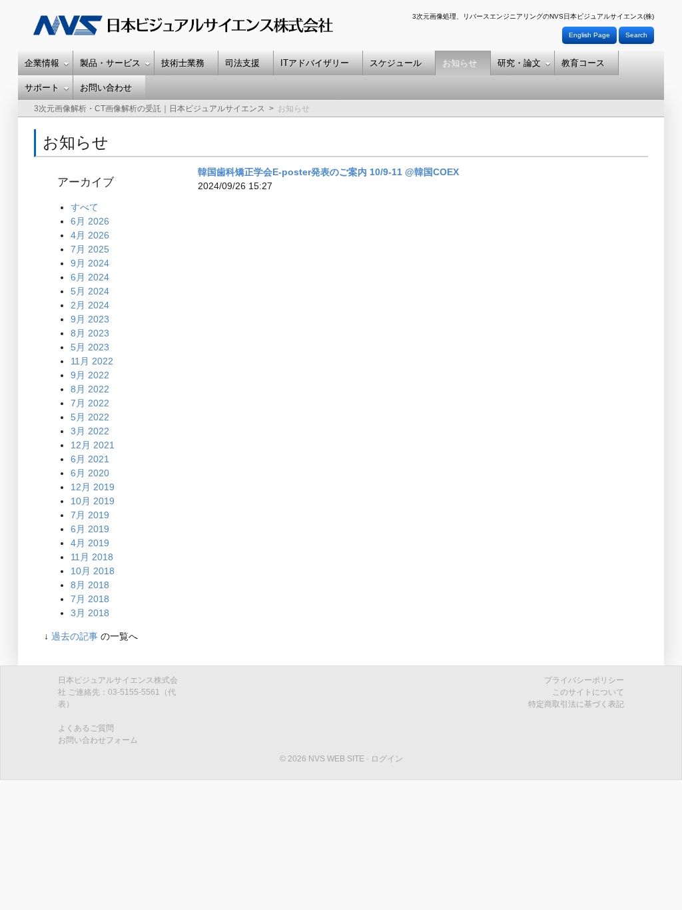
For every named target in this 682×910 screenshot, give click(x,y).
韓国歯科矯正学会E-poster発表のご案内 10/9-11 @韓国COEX (328, 172)
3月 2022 (90, 431)
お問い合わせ (106, 88)
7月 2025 (90, 249)
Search (636, 35)
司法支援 (242, 63)
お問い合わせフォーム (98, 740)
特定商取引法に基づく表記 (576, 704)
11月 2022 (92, 361)
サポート (42, 88)
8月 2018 (90, 585)
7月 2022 (90, 403)
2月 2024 (90, 305)
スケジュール (396, 63)
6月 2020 (90, 473)
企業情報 (42, 63)
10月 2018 (93, 571)
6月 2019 (90, 529)
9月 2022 (90, 375)
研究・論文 (519, 63)
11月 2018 (92, 557)
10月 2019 (93, 501)
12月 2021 (93, 445)
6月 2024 (90, 277)
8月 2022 (90, 389)
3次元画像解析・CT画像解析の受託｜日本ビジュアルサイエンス (149, 108)
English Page (589, 35)
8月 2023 (90, 333)
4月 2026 (90, 235)
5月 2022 (90, 417)
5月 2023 (90, 347)
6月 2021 (90, 459)
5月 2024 (90, 291)
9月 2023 (90, 319)
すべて (85, 207)
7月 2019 (90, 515)
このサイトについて (588, 692)
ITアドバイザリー (314, 63)
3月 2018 (90, 613)
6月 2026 (90, 221)
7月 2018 (90, 599)
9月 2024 (90, 263)
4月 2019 (90, 543)
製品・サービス (110, 63)
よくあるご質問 (86, 728)
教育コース (583, 63)
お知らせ (459, 63)
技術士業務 (182, 63)
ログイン (387, 758)
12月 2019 (93, 487)
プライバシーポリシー (584, 680)
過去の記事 (74, 636)
